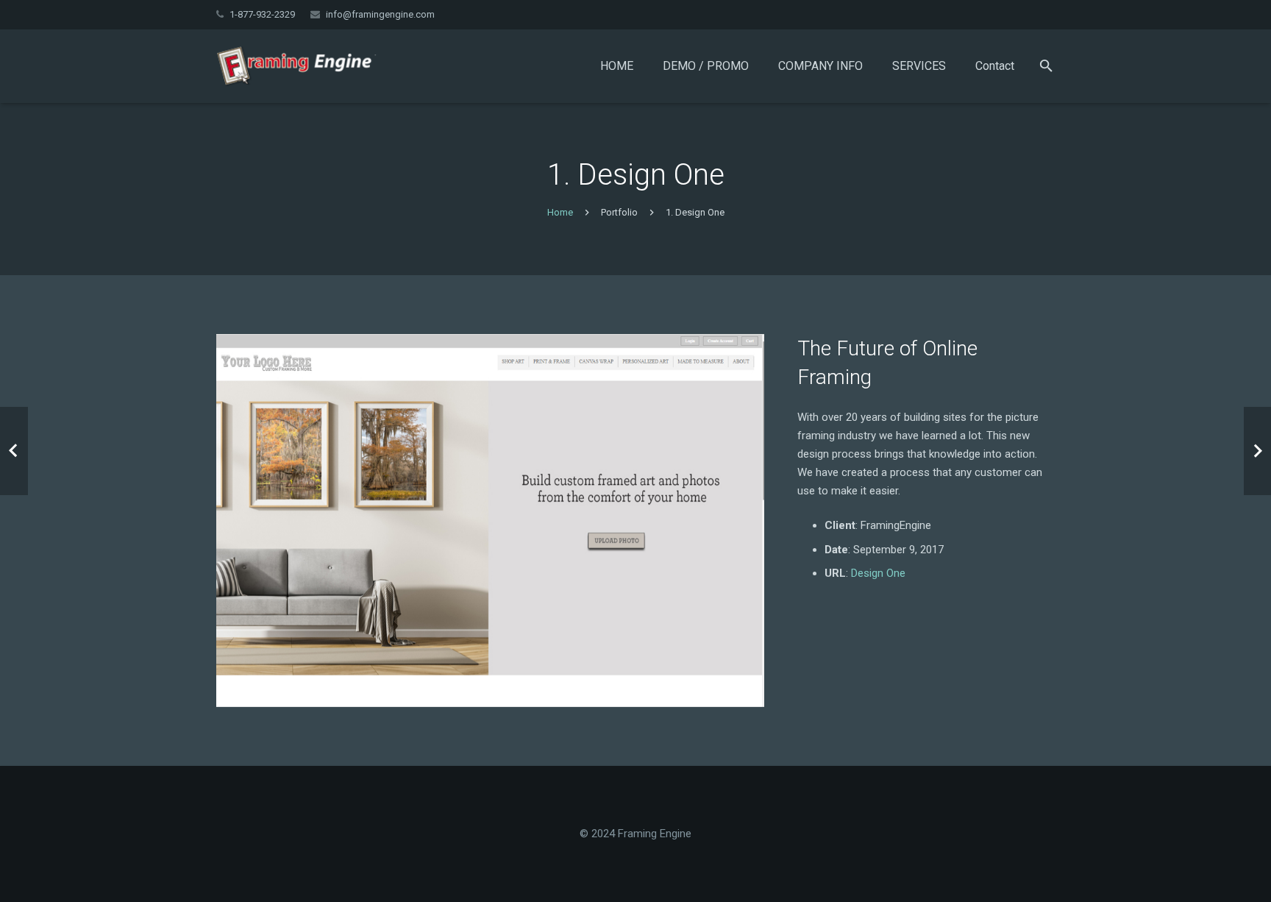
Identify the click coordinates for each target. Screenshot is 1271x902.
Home (560, 212)
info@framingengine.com (380, 14)
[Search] (1046, 66)
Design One (878, 573)
